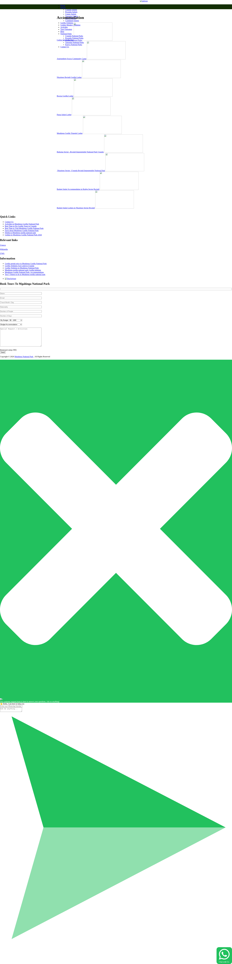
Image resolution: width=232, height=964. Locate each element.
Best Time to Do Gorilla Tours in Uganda (20, 226)
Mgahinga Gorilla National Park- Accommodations (24, 272)
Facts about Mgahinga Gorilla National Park (22, 230)
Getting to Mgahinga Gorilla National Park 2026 (23, 235)
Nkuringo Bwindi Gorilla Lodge (69, 77)
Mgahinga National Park (23, 357)
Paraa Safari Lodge (64, 115)
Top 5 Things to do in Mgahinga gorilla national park (25, 274)
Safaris (63, 8)
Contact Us (9, 222)
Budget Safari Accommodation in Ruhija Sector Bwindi (78, 189)
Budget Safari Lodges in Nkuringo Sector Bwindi (76, 208)
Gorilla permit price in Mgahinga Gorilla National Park (26, 264)
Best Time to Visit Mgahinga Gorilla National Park (24, 228)
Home (62, 5)
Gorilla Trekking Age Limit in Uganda (19, 266)
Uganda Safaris (71, 10)
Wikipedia (4, 249)
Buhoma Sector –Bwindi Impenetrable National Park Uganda (80, 152)
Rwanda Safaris (71, 12)
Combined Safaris (72, 21)
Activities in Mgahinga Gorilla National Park (22, 224)
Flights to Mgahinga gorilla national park (20, 233)
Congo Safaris (70, 14)
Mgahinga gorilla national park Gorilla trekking (23, 270)
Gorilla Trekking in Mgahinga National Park (22, 268)
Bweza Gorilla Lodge (65, 96)
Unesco (3, 245)
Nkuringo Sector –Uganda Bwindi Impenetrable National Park (81, 171)
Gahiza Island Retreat (65, 40)
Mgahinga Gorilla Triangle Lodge (70, 133)
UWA (2, 253)
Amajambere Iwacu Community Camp (71, 59)
